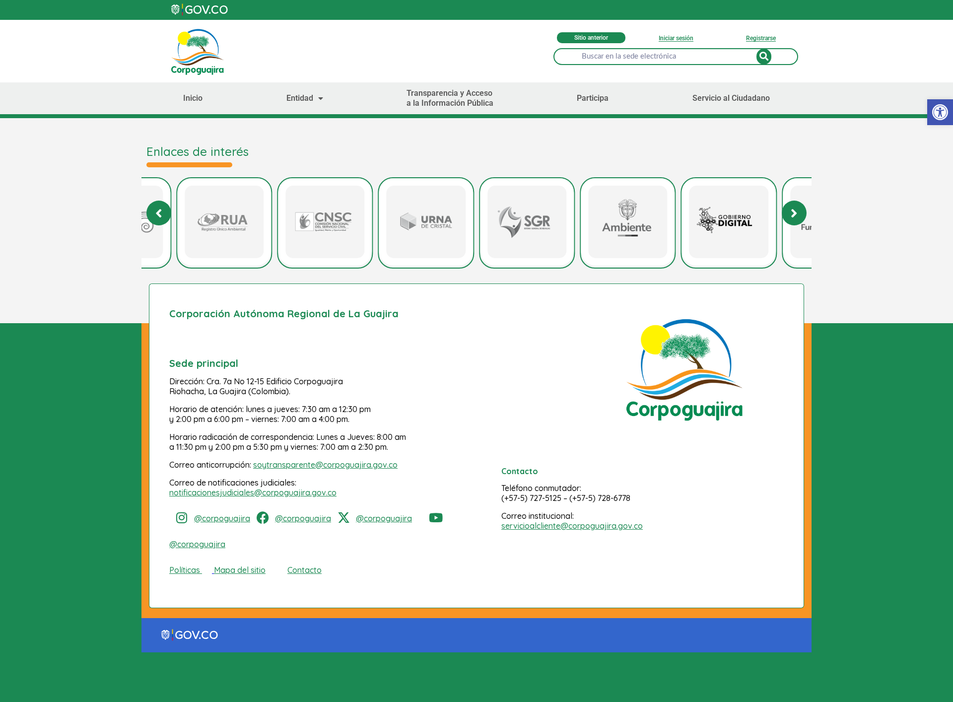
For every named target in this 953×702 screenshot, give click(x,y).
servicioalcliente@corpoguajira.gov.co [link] (572, 526)
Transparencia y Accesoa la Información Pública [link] (450, 98)
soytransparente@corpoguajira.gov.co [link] (325, 465)
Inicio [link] (193, 98)
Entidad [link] (299, 98)
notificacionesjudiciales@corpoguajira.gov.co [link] (253, 492)
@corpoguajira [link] (222, 518)
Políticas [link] (184, 570)
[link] (940, 112)
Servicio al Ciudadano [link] (731, 98)
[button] (794, 213)
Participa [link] (593, 98)
